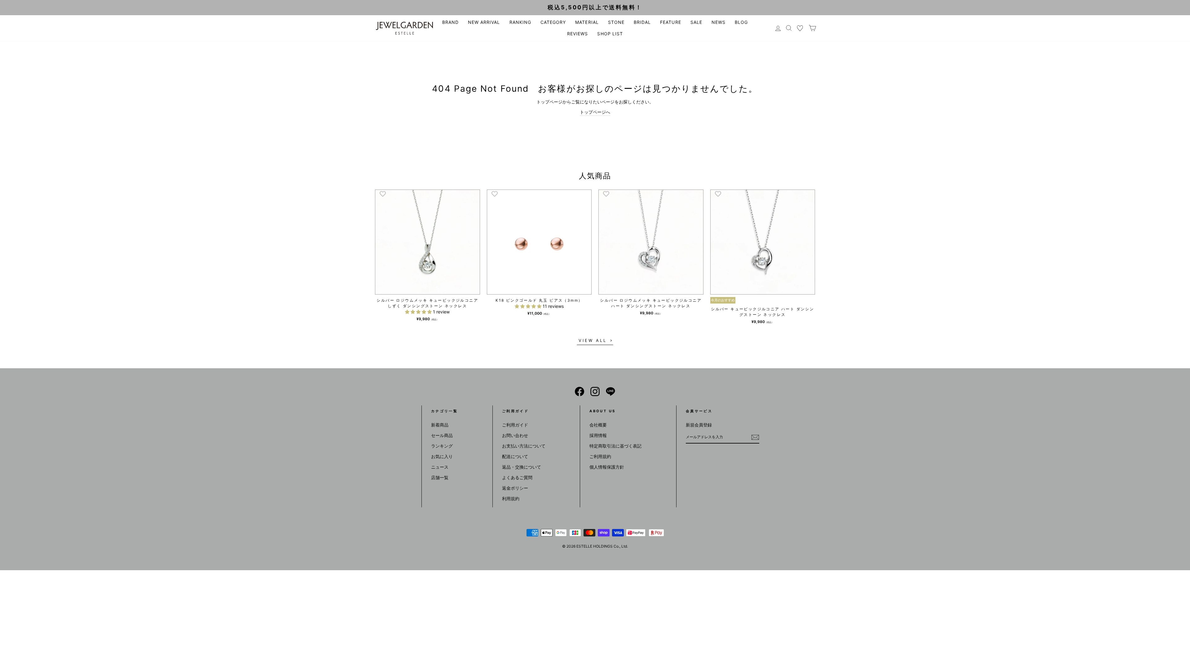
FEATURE (670, 22)
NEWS (718, 22)
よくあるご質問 (517, 477)
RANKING (520, 22)
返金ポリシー (515, 488)
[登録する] (755, 437)
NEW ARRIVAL (484, 22)
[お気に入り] (800, 28)
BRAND (450, 22)
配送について (515, 456)
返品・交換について (521, 467)
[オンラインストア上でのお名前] (579, 391)
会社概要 (598, 424)
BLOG (741, 22)
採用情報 (598, 435)
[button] (419, 311)
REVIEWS (577, 33)
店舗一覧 (439, 477)
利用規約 (510, 498)
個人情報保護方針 (606, 467)
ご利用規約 (600, 456)
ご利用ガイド (515, 424)
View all (592, 340)
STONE (616, 22)
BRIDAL (642, 22)
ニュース (439, 467)
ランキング (442, 445)
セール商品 (442, 435)
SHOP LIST (610, 33)
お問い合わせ (515, 435)
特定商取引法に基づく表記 (615, 445)
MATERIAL (586, 22)
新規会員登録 (699, 424)
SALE (696, 22)
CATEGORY (553, 22)
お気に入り (442, 456)
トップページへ (595, 112)
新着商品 (439, 424)
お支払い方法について (523, 445)
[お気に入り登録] (383, 193)
